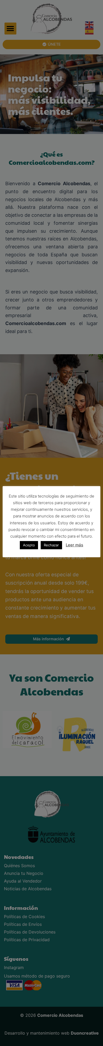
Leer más (74, 544)
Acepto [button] (29, 545)
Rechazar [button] (51, 545)
